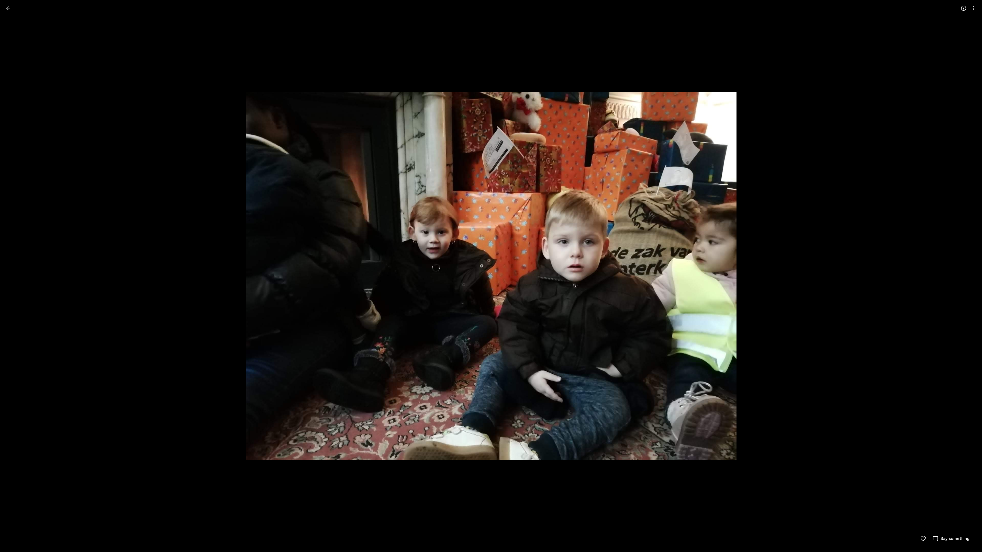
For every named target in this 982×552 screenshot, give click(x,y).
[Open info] (963, 8)
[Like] (923, 539)
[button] (14, 276)
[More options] (974, 8)
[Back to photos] (8, 8)
